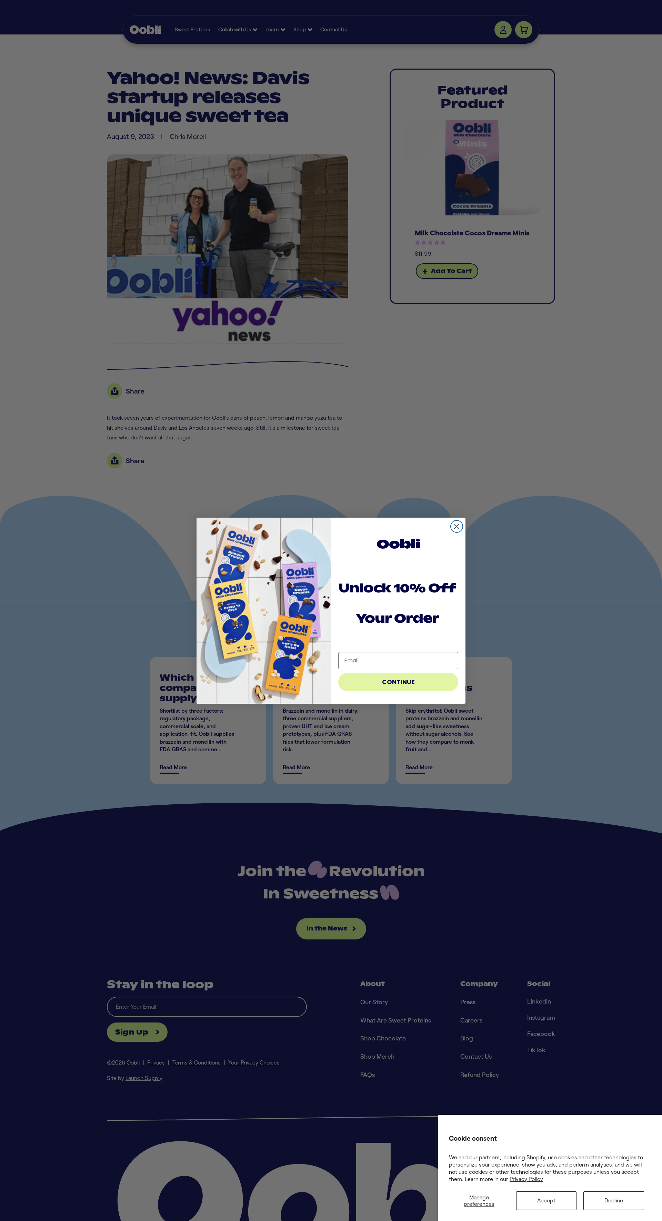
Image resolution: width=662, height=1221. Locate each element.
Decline (613, 1200)
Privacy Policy (526, 1179)
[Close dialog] (457, 526)
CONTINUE (398, 682)
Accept (546, 1200)
